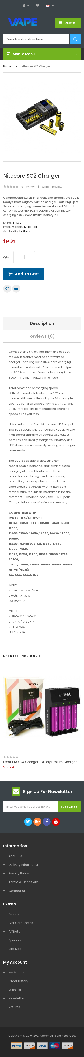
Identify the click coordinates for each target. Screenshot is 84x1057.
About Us (15, 856)
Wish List (15, 990)
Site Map (15, 949)
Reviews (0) (42, 336)
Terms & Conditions (24, 882)
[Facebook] (47, 822)
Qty (6, 257)
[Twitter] (28, 822)
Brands (14, 914)
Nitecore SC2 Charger (36, 66)
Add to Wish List (7, 289)
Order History (18, 981)
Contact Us (17, 890)
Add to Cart (27, 273)
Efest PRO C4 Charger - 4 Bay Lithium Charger (40, 762)
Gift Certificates (21, 923)
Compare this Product (16, 289)
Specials (15, 940)
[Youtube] (56, 822)
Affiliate (14, 931)
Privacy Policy (19, 873)
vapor (44, 1036)
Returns (14, 1007)
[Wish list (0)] (37, 5)
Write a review (52, 186)
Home (7, 66)
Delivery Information (24, 865)
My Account (18, 972)
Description (42, 323)
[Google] (37, 822)
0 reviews (28, 186)
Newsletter (17, 998)
